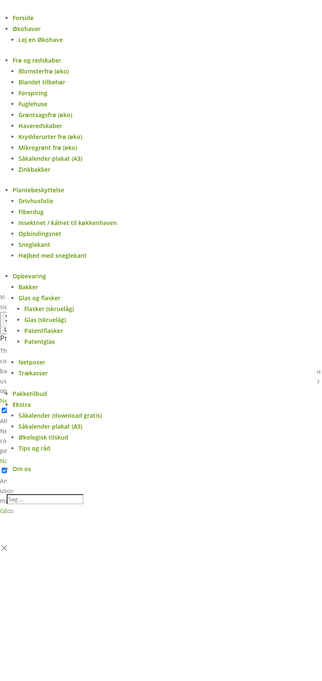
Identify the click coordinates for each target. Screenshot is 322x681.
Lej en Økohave (40, 40)
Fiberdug (31, 212)
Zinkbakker (34, 169)
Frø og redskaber (37, 60)
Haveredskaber (40, 126)
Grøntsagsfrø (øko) (45, 115)
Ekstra (22, 405)
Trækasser (33, 373)
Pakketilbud (30, 394)
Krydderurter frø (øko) (50, 137)
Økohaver (27, 29)
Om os (22, 469)
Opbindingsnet (39, 234)
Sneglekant (34, 245)
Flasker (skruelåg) (49, 309)
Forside (23, 18)
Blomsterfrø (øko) (43, 71)
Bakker (28, 287)
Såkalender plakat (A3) (50, 158)
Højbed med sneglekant (52, 255)
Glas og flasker (39, 298)
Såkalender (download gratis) (60, 415)
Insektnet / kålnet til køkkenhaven (67, 223)
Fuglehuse (32, 104)
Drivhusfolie (35, 201)
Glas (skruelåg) (45, 320)
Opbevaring (29, 276)
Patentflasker (43, 331)
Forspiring (32, 93)
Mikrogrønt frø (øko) (47, 148)
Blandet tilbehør (41, 82)
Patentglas (39, 342)
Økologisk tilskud (43, 437)
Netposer (31, 362)
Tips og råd (34, 448)
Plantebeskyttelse (38, 190)
